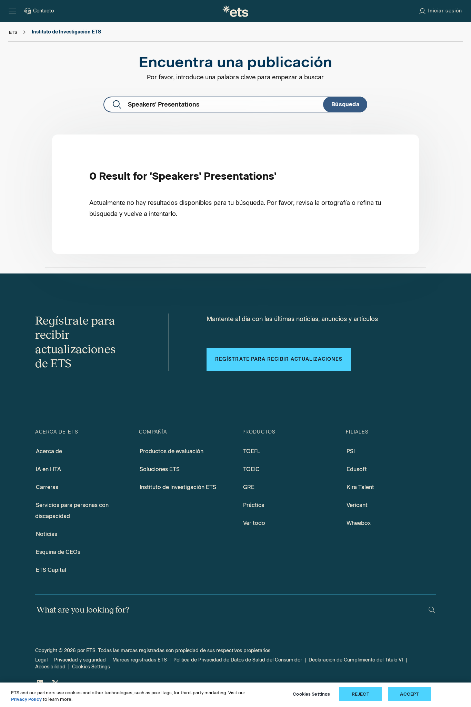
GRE (248, 487)
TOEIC (251, 469)
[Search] (432, 610)
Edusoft (357, 469)
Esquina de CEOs (58, 552)
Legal (41, 660)
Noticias (46, 534)
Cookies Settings (91, 667)
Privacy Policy (26, 699)
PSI (351, 451)
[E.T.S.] (235, 11)
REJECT (360, 694)
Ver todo (254, 523)
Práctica (253, 505)
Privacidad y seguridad (80, 660)
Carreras (47, 487)
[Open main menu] (12, 11)
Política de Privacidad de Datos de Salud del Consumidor (237, 660)
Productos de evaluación (171, 451)
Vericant (357, 505)
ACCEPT (409, 694)
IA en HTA (48, 469)
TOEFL (251, 451)
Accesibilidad (50, 667)
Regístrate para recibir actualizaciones (279, 359)
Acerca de (49, 451)
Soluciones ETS (160, 469)
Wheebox (359, 523)
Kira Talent (360, 487)
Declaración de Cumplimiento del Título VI (356, 660)
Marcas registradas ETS (139, 660)
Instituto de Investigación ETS (178, 487)
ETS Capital (51, 570)
